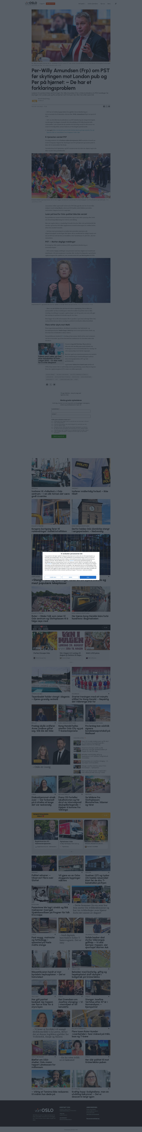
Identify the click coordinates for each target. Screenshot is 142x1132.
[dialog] (71, 566)
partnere (72, 560)
